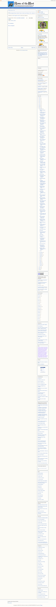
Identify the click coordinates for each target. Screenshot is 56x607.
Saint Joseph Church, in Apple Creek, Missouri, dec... (43, 131)
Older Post (33, 47)
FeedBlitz (42, 74)
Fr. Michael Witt (40, 564)
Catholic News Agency (41, 477)
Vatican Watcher (40, 584)
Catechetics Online (40, 590)
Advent (41, 250)
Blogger (41, 605)
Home (22, 47)
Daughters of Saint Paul (41, 417)
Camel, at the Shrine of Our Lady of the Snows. (43, 140)
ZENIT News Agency (41, 499)
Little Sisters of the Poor (41, 431)
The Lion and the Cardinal (41, 581)
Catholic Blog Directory (41, 553)
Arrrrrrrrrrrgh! (41, 234)
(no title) (39, 338)
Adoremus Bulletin (40, 473)
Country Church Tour (42, 243)
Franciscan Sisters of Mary (41, 423)
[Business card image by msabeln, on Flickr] (41, 17)
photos (15, 20)
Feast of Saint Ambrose (43, 229)
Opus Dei (39, 439)
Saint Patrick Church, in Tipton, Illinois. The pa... (43, 242)
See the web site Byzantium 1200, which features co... (42, 246)
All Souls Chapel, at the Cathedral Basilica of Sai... (43, 214)
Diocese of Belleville (40, 381)
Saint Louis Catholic (40, 573)
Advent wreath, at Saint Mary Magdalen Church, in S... (43, 201)
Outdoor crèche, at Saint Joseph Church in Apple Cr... (43, 149)
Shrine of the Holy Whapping (42, 575)
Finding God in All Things (41, 561)
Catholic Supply (40, 522)
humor (39, 315)
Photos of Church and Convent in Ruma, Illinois (42, 196)
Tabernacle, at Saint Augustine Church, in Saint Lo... (43, 172)
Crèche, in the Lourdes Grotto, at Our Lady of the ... (43, 144)
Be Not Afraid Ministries (41, 519)
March (41, 262)
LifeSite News (40, 487)
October (41, 253)
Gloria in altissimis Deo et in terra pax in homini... (43, 129)
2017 (39, 97)
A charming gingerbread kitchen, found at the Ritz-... (43, 181)
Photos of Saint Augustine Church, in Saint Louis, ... (43, 159)
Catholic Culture (40, 476)
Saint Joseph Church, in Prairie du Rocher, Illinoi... (43, 232)
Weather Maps (43, 468)
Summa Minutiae (40, 578)
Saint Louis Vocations (41, 454)
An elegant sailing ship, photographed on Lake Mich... (43, 184)
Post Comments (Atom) (23, 50)
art (38, 303)
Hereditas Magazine (40, 484)
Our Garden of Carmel (41, 533)
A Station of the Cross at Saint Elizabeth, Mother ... (42, 156)
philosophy (39, 309)
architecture (39, 306)
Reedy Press (39, 493)
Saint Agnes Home (40, 535)
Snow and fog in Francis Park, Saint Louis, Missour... (42, 118)
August (41, 256)
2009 (39, 105)
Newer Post (10, 47)
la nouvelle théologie (40, 569)
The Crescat (39, 579)
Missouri (41, 370)
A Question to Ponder (42, 154)
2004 (39, 269)
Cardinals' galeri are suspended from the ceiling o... (42, 204)
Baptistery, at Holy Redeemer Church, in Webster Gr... (43, 249)
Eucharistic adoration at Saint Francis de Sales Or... (43, 225)
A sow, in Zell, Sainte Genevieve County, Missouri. (42, 165)
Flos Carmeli (39, 563)
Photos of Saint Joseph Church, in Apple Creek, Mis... (42, 115)
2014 (39, 98)
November (41, 252)
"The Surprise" (41, 142)
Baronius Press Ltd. (40, 474)
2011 (39, 102)
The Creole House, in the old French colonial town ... (42, 239)
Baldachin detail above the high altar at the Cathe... (43, 211)
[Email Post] (26, 17)
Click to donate (40, 55)
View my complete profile (41, 13)
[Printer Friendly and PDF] (9, 19)
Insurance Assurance (42, 209)
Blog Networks (41, 367)
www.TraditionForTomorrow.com (42, 54)
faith (38, 297)
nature (39, 300)
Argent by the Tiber (40, 550)
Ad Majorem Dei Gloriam (41, 547)
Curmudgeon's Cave (40, 558)
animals (39, 312)
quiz (38, 318)
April (40, 261)
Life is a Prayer (40, 570)
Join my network (42, 371)
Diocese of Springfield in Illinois (42, 384)
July (40, 257)
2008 (39, 106)
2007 (39, 107)
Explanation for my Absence (41, 334)
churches (12, 20)
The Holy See (40, 378)
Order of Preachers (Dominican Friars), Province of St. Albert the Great (42, 448)
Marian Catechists (40, 433)
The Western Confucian (41, 582)
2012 (39, 101)
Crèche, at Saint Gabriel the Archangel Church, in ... (43, 124)
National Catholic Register (41, 490)
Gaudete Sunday (42, 174)
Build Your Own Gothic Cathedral (42, 324)
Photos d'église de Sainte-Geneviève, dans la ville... (42, 137)
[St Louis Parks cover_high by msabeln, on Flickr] (41, 35)
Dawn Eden (39, 560)
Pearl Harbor (41, 230)
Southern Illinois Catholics (41, 576)
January (41, 265)
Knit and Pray (40, 567)
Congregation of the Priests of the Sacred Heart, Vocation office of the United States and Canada (42, 415)
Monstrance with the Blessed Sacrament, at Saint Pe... (42, 220)
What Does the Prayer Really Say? (42, 585)
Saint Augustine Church (16, 15)
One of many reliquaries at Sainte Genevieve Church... (43, 162)
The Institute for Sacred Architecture (42, 595)
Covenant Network (40, 479)
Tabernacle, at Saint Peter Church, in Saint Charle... (42, 207)
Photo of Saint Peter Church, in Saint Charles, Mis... (42, 217)
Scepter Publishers (40, 496)
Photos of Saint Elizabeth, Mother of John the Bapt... (43, 121)
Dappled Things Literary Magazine (42, 480)
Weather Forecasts (40, 468)
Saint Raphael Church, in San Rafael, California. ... (42, 176)
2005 (39, 268)
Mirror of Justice (40, 572)
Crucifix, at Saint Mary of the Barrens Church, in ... (43, 152)
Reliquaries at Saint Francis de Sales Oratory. (42, 187)
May (40, 260)
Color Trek (39, 285)
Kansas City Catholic (40, 566)
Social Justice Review (41, 540)
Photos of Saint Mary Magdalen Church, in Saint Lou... (43, 198)
